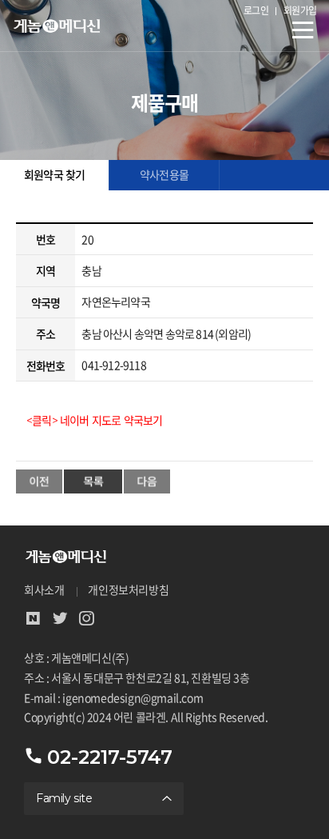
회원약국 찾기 (54, 175)
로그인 (256, 11)
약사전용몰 (164, 175)
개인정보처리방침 (128, 590)
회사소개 (44, 590)
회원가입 (300, 11)
